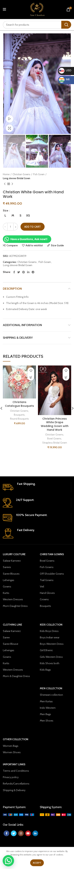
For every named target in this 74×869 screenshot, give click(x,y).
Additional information (22, 325)
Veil (42, 586)
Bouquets (19, 414)
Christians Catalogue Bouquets (19, 404)
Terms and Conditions (16, 770)
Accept (37, 862)
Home (6, 174)
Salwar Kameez (12, 560)
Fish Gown (39, 174)
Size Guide (57, 245)
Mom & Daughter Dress (16, 676)
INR (65, 79)
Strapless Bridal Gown (54, 442)
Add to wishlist (34, 245)
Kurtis (6, 593)
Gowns (7, 586)
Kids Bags (45, 669)
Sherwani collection (51, 694)
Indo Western (48, 707)
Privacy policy (11, 777)
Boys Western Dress (52, 644)
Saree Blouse (10, 644)
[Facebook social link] (14, 272)
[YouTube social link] (28, 833)
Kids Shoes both (49, 663)
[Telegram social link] (33, 272)
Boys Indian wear (49, 637)
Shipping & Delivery (18, 337)
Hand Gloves (47, 593)
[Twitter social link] (18, 272)
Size (6, 210)
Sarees (7, 567)
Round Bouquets (19, 418)
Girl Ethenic (46, 650)
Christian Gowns (21, 174)
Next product (12, 184)
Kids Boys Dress (49, 631)
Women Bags (10, 746)
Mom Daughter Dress (15, 606)
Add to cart (32, 226)
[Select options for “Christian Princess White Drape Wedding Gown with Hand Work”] (66, 377)
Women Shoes (12, 752)
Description (12, 288)
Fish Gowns (47, 567)
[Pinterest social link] (23, 272)
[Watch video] (9, 119)
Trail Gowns (47, 580)
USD (65, 70)
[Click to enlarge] (9, 128)
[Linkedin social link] (28, 272)
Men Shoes (46, 720)
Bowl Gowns (54, 438)
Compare (12, 245)
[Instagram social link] (21, 833)
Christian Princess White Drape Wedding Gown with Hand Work (54, 424)
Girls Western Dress (51, 657)
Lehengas (8, 580)
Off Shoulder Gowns (52, 573)
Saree (6, 637)
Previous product (5, 184)
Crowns (44, 599)
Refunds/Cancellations (16, 783)
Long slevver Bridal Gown (16, 178)
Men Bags (45, 714)
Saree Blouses (11, 573)
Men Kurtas (46, 701)
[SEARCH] (66, 25)
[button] (31, 377)
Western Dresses (13, 599)
